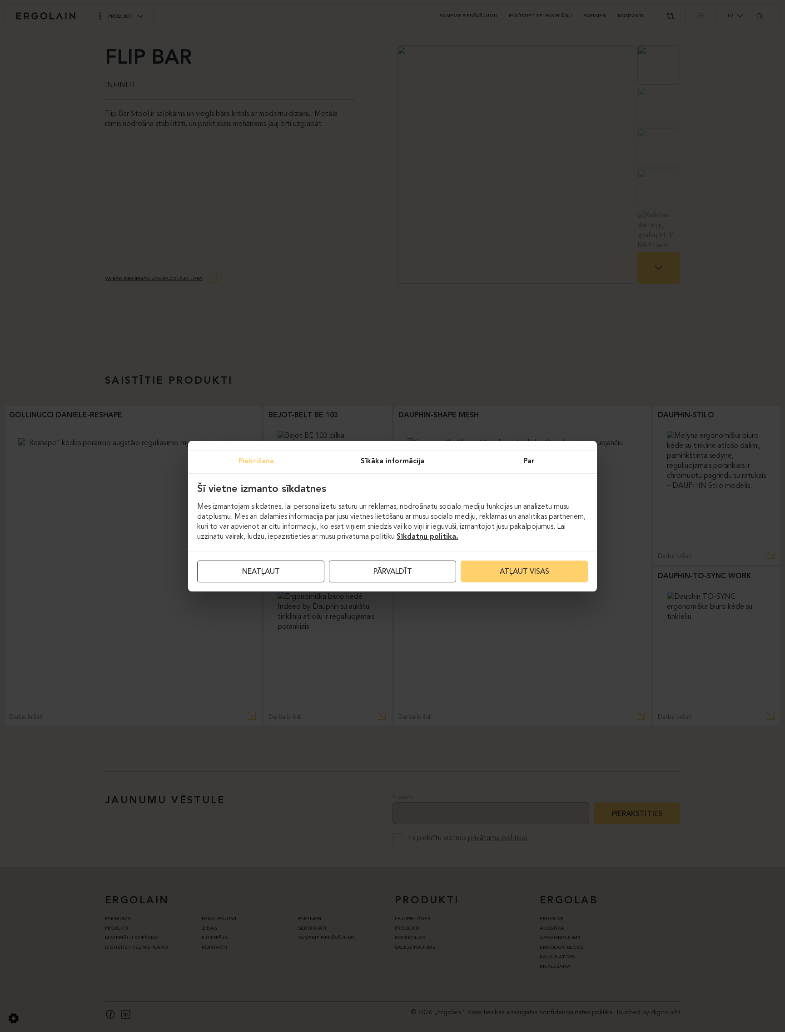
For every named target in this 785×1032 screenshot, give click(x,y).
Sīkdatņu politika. (427, 537)
